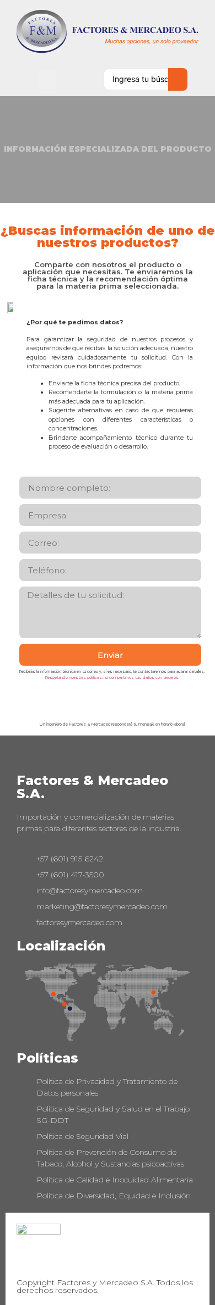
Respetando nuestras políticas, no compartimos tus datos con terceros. (112, 677)
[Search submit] (177, 79)
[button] (47, 80)
